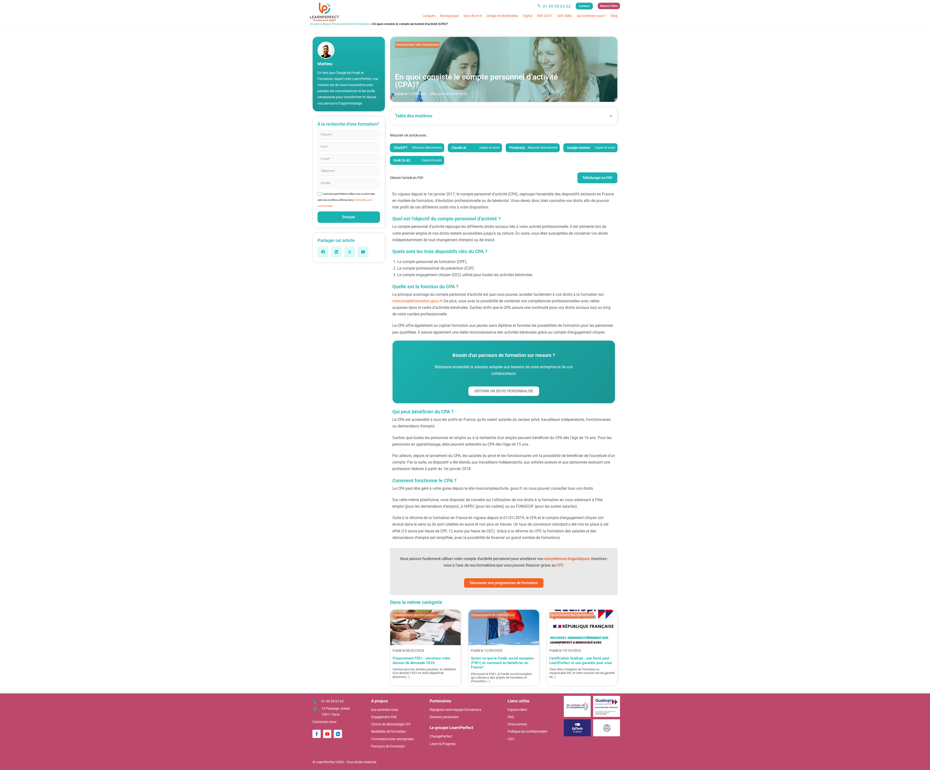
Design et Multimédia (502, 16)
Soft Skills (564, 16)
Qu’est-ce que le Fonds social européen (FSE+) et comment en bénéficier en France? (502, 662)
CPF (560, 565)
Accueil (315, 24)
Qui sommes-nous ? (591, 16)
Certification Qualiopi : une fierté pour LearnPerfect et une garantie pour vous (580, 660)
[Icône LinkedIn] (338, 734)
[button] (323, 252)
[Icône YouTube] (327, 734)
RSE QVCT (544, 16)
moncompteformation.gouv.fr (417, 301)
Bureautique (449, 16)
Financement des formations (350, 24)
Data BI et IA (473, 16)
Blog (614, 16)
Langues (428, 16)
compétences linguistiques (566, 558)
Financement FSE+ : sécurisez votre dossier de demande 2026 (421, 660)
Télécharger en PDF (597, 178)
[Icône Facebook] (316, 734)
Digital (527, 16)
